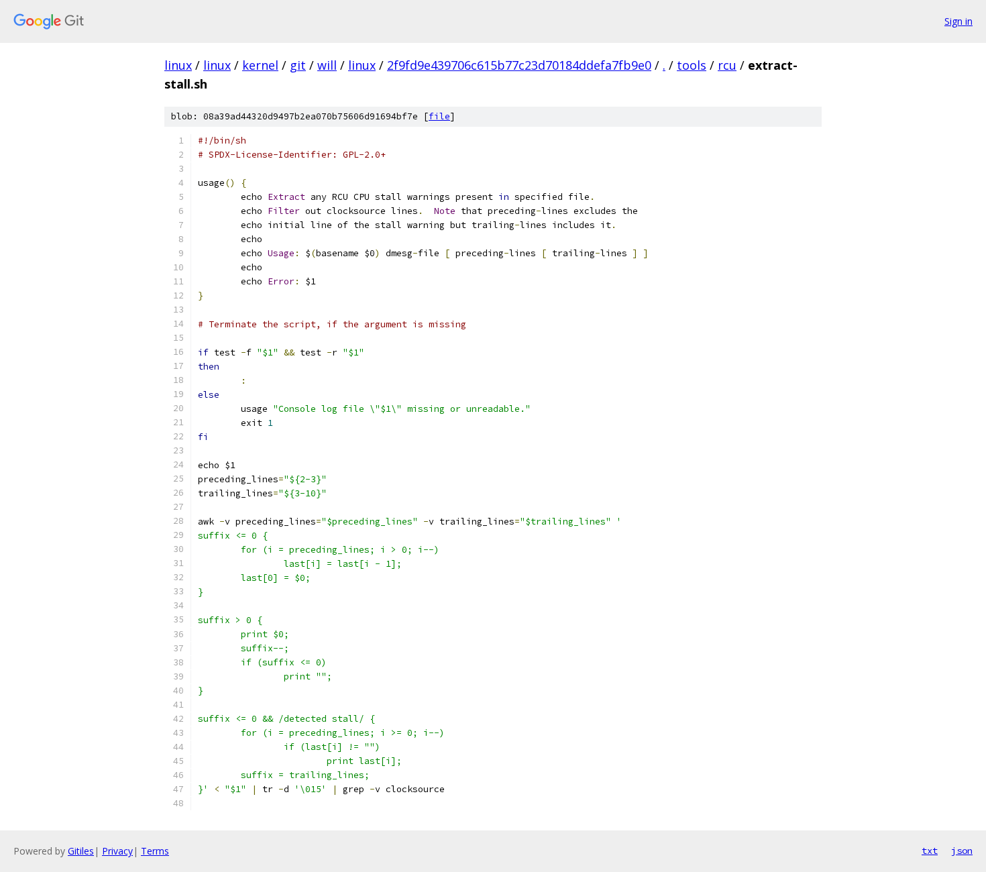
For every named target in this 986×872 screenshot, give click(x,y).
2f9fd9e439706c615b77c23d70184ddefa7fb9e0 (519, 65)
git (298, 65)
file (439, 116)
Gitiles (81, 850)
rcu (727, 65)
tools (691, 65)
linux (178, 65)
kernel (260, 65)
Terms (155, 850)
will (327, 65)
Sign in (958, 21)
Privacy (117, 850)
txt (930, 850)
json (962, 850)
